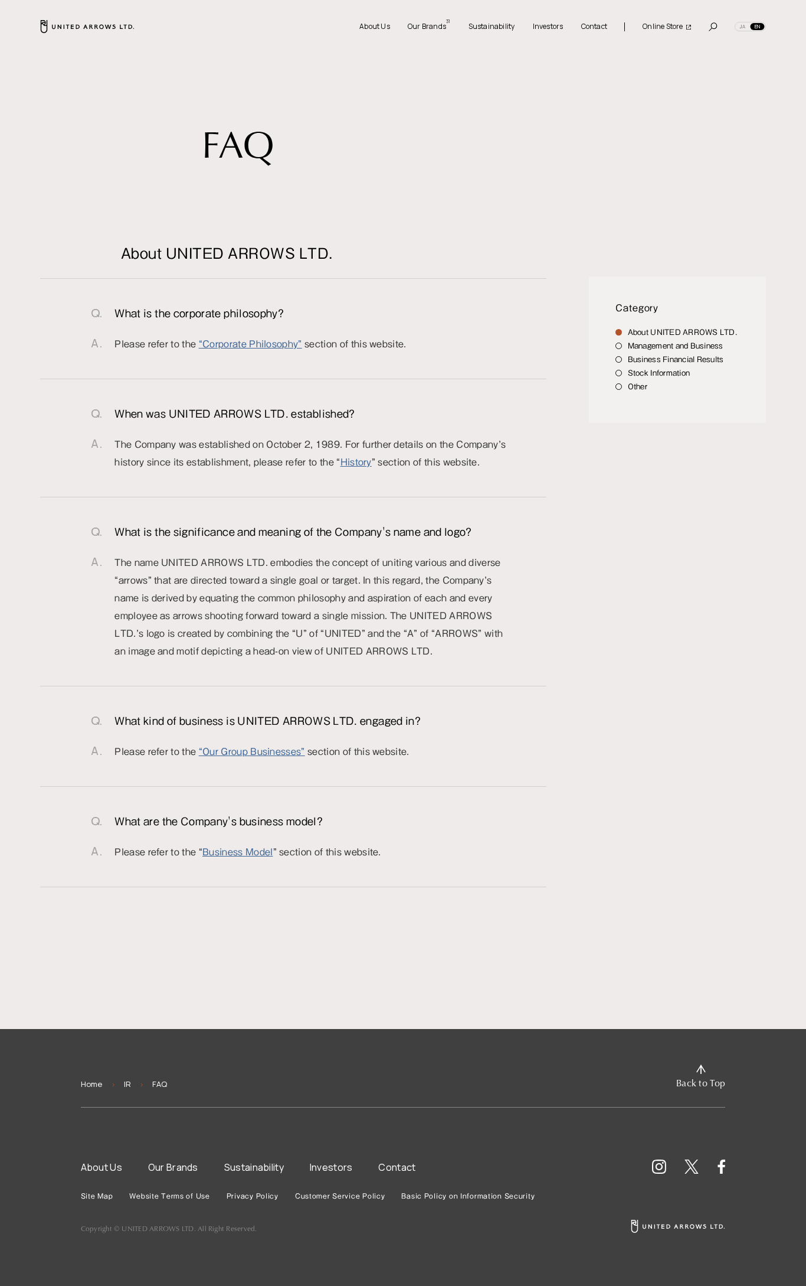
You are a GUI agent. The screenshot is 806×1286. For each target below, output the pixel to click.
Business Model (237, 851)
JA (742, 26)
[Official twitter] (691, 1167)
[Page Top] (701, 1077)
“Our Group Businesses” (252, 751)
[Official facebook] (721, 1167)
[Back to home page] (87, 26)
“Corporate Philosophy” (250, 343)
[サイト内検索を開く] (713, 27)
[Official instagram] (659, 1167)
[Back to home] (678, 1226)
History (356, 461)
